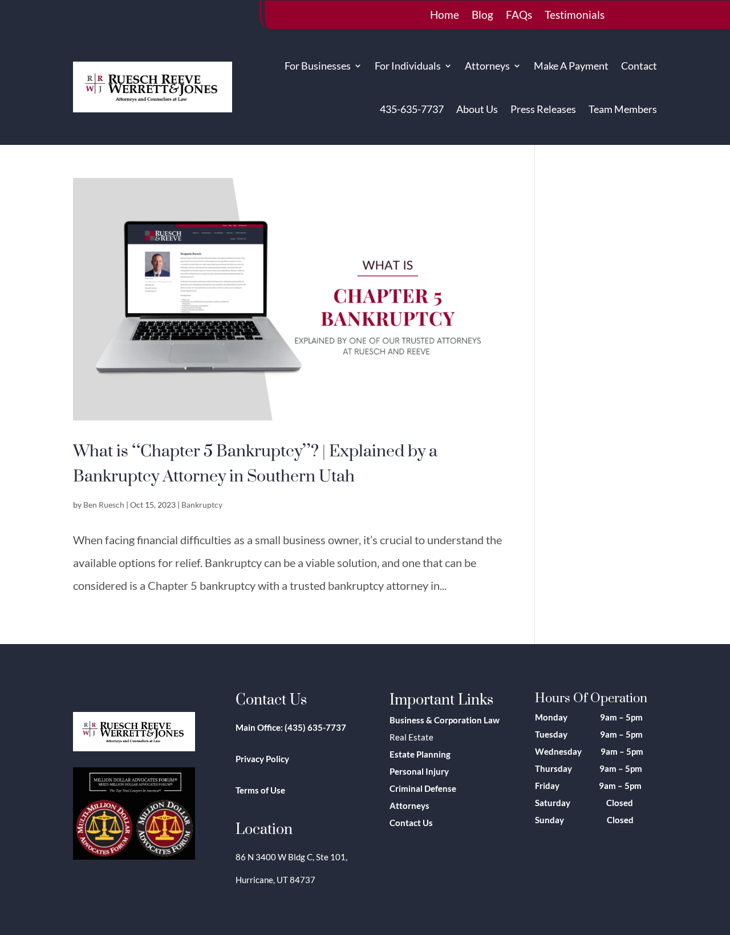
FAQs (519, 16)
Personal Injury (419, 771)
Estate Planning (420, 754)
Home (444, 16)
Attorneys (487, 65)
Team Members (623, 109)
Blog (482, 16)
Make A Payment (571, 65)
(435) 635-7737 (315, 727)
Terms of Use (260, 790)
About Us (477, 109)
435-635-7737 (412, 109)
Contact (639, 65)
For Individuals (408, 65)
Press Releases (543, 109)
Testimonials (575, 16)
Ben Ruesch (103, 504)
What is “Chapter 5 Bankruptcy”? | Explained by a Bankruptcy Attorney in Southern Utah (255, 462)
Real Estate (411, 737)
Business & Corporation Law (445, 720)
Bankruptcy (201, 504)
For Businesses (318, 65)
